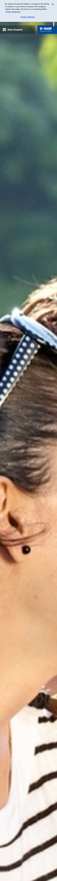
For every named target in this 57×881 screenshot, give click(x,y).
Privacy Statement (13, 12)
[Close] (53, 4)
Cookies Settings (28, 17)
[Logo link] (46, 29)
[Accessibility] (53, 24)
